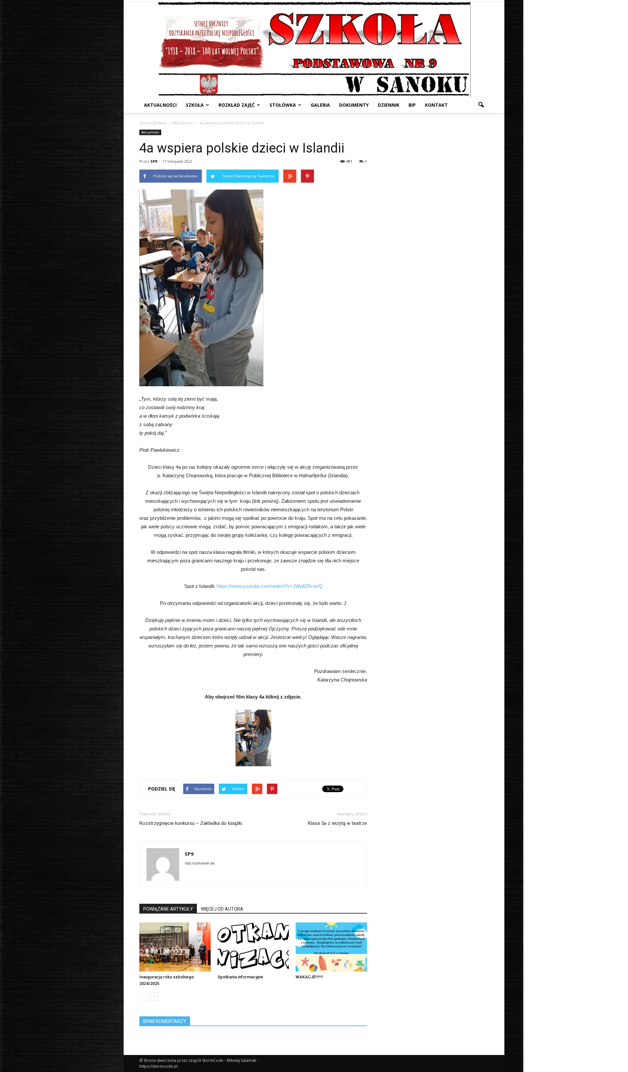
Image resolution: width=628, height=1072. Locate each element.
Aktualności (160, 105)
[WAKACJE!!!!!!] (331, 947)
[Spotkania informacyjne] (253, 947)
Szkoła (195, 105)
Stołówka (283, 105)
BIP (412, 105)
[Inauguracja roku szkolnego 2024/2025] (175, 947)
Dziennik (388, 105)
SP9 (153, 161)
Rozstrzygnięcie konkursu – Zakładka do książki (190, 823)
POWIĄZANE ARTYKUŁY (168, 909)
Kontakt (436, 105)
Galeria (320, 105)
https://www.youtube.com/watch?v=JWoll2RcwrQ (270, 586)
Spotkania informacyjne (240, 976)
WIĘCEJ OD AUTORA (222, 909)
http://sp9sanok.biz (200, 863)
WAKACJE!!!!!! (309, 976)
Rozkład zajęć (236, 105)
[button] (481, 105)
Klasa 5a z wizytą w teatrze (337, 823)
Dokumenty (354, 105)
